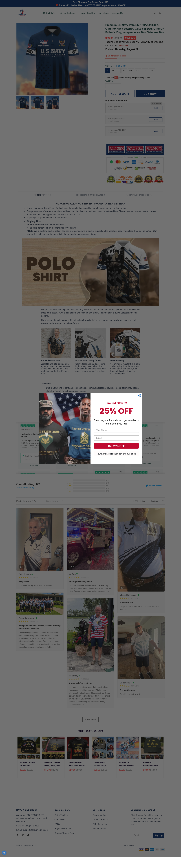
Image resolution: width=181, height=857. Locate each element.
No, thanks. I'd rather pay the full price (116, 453)
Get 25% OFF (116, 446)
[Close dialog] (139, 395)
